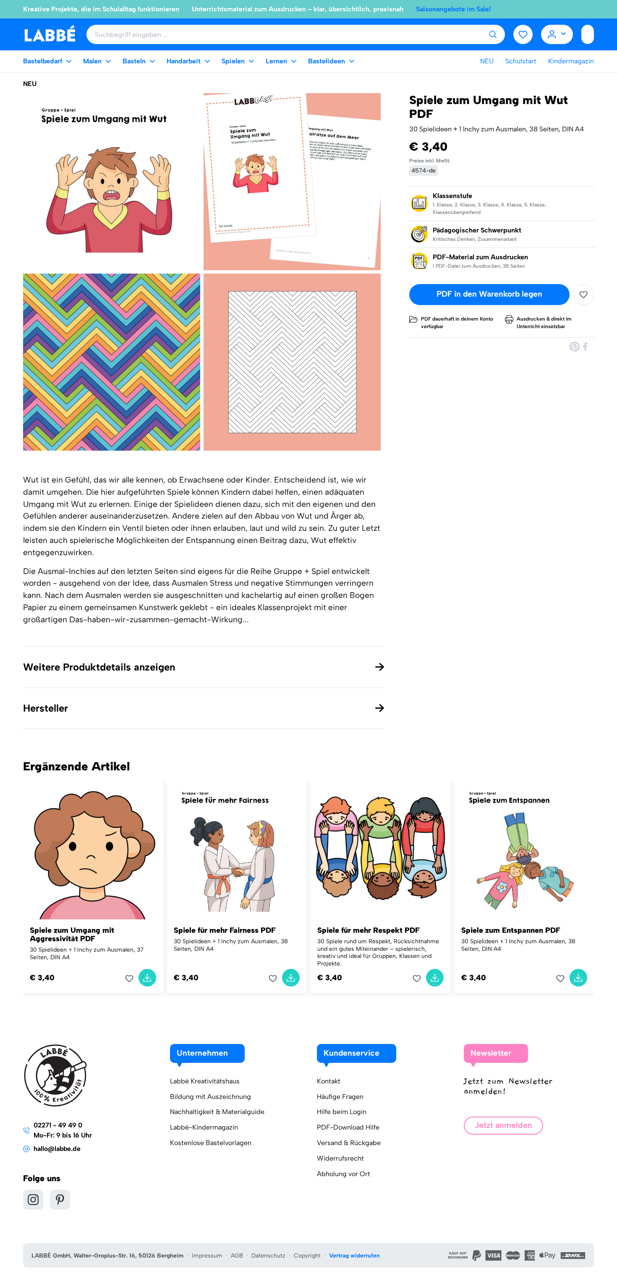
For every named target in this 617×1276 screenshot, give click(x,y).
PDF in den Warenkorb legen (489, 294)
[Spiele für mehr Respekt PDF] (380, 850)
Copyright (307, 1255)
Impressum (207, 1255)
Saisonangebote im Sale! (453, 9)
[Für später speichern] (583, 294)
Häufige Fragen (340, 1097)
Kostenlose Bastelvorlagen (210, 1143)
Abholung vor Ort (343, 1174)
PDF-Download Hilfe (348, 1127)
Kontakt (328, 1081)
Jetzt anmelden (503, 1125)
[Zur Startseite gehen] (49, 34)
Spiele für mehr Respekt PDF (368, 930)
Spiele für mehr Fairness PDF (225, 930)
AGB (237, 1255)
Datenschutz (268, 1255)
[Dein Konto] (557, 34)
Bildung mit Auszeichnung (210, 1097)
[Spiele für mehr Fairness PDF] (237, 850)
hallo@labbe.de (57, 1149)
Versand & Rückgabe (349, 1143)
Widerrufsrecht (340, 1158)
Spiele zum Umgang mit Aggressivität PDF (72, 934)
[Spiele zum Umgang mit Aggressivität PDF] (93, 850)
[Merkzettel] (523, 34)
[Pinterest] (575, 346)
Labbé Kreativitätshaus (205, 1081)
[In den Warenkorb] (147, 977)
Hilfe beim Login (341, 1112)
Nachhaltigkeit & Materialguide (217, 1112)
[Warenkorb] (587, 34)
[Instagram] (33, 1200)
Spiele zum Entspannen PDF (510, 930)
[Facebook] (586, 346)
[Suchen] (493, 34)
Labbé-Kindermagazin (204, 1127)
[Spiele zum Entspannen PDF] (524, 850)
